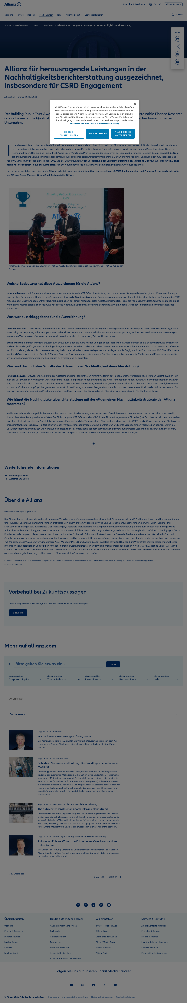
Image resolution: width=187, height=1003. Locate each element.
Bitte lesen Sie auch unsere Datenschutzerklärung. (95, 123)
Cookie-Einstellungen (69, 134)
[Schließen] (135, 104)
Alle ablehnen (98, 133)
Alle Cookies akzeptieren (123, 134)
